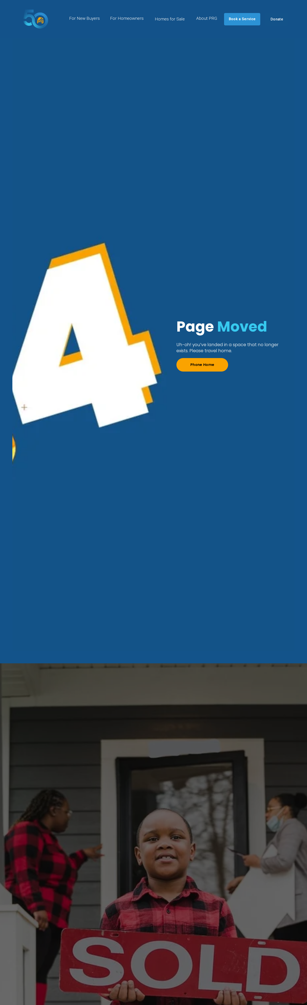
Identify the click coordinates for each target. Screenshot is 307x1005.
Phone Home (202, 364)
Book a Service (242, 19)
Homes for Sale (170, 19)
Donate (277, 19)
